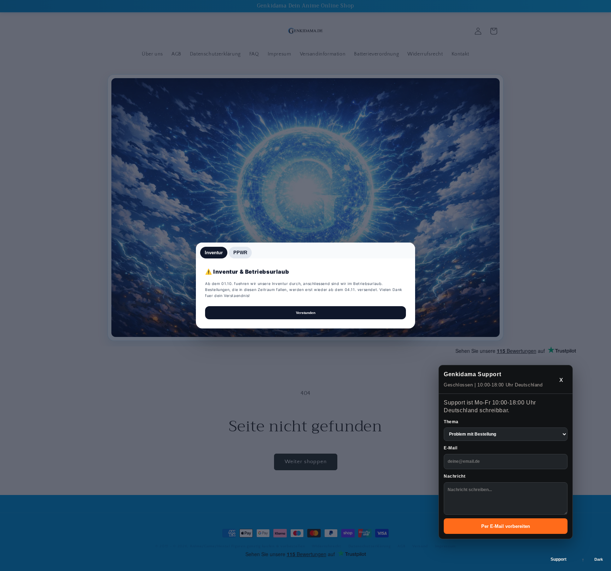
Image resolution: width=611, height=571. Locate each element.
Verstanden (305, 313)
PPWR (240, 252)
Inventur (214, 252)
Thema (451, 421)
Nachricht (454, 476)
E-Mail (451, 447)
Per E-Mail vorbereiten (505, 526)
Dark (598, 559)
